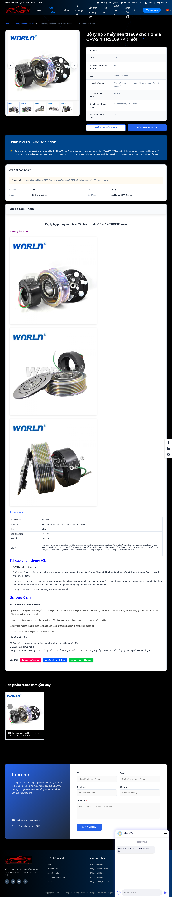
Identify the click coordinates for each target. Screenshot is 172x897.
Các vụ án (116, 10)
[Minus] (165, 833)
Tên (78, 773)
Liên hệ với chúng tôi (93, 10)
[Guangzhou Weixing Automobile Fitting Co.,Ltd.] (18, 865)
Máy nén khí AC (97, 864)
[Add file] (119, 893)
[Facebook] (141, 3)
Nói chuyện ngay (147, 128)
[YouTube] (19, 881)
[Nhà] (17, 12)
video (65, 10)
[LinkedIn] (13, 881)
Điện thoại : (82, 787)
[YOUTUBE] (150, 3)
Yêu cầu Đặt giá (127, 10)
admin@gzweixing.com (109, 2)
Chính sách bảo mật (56, 882)
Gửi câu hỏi (89, 827)
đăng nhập (160, 3)
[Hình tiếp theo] (74, 65)
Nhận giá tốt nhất (106, 128)
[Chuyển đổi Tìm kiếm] (135, 10)
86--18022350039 (130, 2)
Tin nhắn (82, 800)
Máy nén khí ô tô (97, 873)
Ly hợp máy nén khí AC (25, 24)
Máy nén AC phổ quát (99, 882)
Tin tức (105, 10)
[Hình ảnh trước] (11, 65)
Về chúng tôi (79, 10)
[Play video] (42, 65)
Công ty (123, 787)
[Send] (165, 893)
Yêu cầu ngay (152, 10)
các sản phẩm (53, 873)
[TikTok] (25, 881)
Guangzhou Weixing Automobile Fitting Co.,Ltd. (82, 893)
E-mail (123, 773)
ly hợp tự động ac (30, 660)
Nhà (39, 10)
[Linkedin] (146, 3)
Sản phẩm (52, 10)
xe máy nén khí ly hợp (55, 660)
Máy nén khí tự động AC (100, 869)
